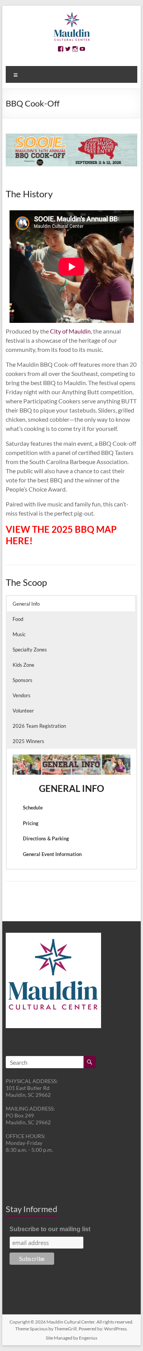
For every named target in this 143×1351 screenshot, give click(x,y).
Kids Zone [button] (23, 665)
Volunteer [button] (23, 711)
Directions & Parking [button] (46, 838)
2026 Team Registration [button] (39, 726)
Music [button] (19, 634)
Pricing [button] (31, 823)
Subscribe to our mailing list (50, 1229)
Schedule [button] (33, 807)
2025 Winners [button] (28, 741)
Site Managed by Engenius (71, 1338)
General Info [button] (26, 604)
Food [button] (18, 619)
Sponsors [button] (22, 680)
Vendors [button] (22, 695)
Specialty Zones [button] (30, 649)
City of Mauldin (70, 331)
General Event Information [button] (52, 854)
